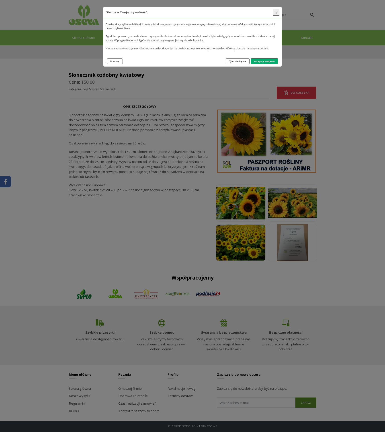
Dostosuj (114, 61)
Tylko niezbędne (237, 61)
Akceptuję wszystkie (264, 61)
